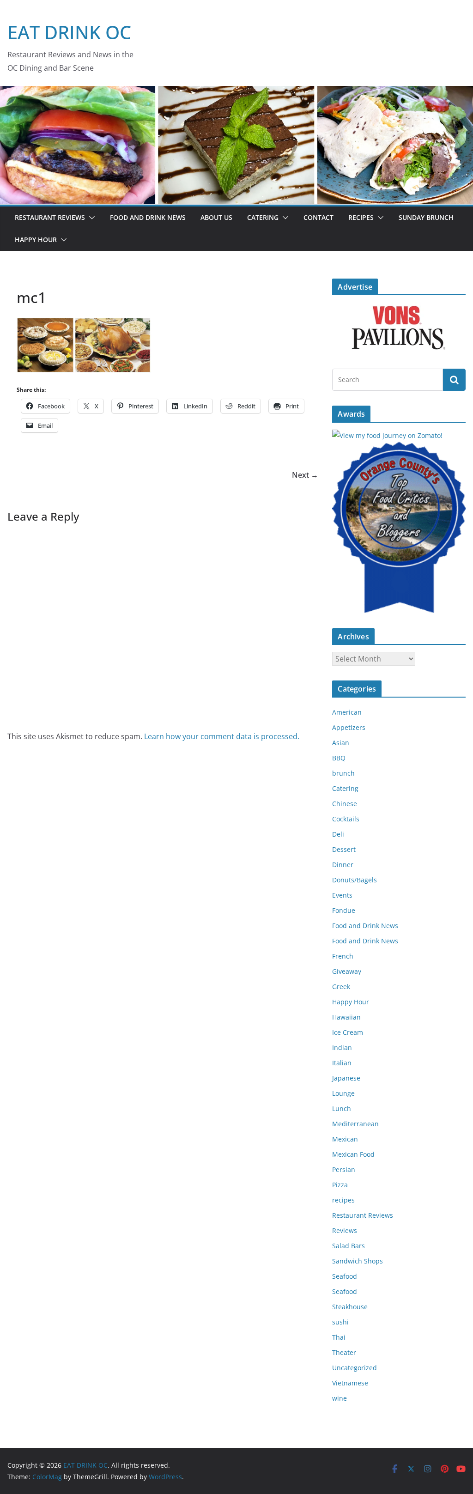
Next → (305, 475)
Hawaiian (346, 1017)
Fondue (343, 910)
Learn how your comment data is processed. (221, 736)
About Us (216, 217)
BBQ (339, 757)
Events (342, 895)
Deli (338, 834)
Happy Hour (36, 239)
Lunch (341, 1108)
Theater (344, 1352)
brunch (343, 773)
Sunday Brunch (426, 217)
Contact (318, 217)
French (342, 956)
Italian (342, 1062)
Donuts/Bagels (354, 879)
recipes (343, 1200)
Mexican (345, 1139)
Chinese (344, 803)
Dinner (342, 864)
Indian (342, 1047)
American (347, 712)
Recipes (361, 217)
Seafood (344, 1276)
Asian (340, 742)
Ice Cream (347, 1032)
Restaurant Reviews (50, 217)
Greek (341, 986)
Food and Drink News (148, 217)
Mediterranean (355, 1123)
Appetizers (348, 727)
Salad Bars (348, 1245)
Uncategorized (354, 1367)
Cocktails (345, 818)
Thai (339, 1337)
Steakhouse (350, 1306)
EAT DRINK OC (69, 32)
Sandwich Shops (357, 1261)
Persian (343, 1169)
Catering (263, 217)
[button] (90, 217)
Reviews (344, 1230)
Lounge (343, 1093)
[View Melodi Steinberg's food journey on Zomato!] (387, 435)
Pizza (340, 1184)
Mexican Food (353, 1154)
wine (339, 1398)
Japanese (346, 1078)
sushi (340, 1322)
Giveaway (346, 971)
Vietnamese (350, 1383)
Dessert (344, 849)
